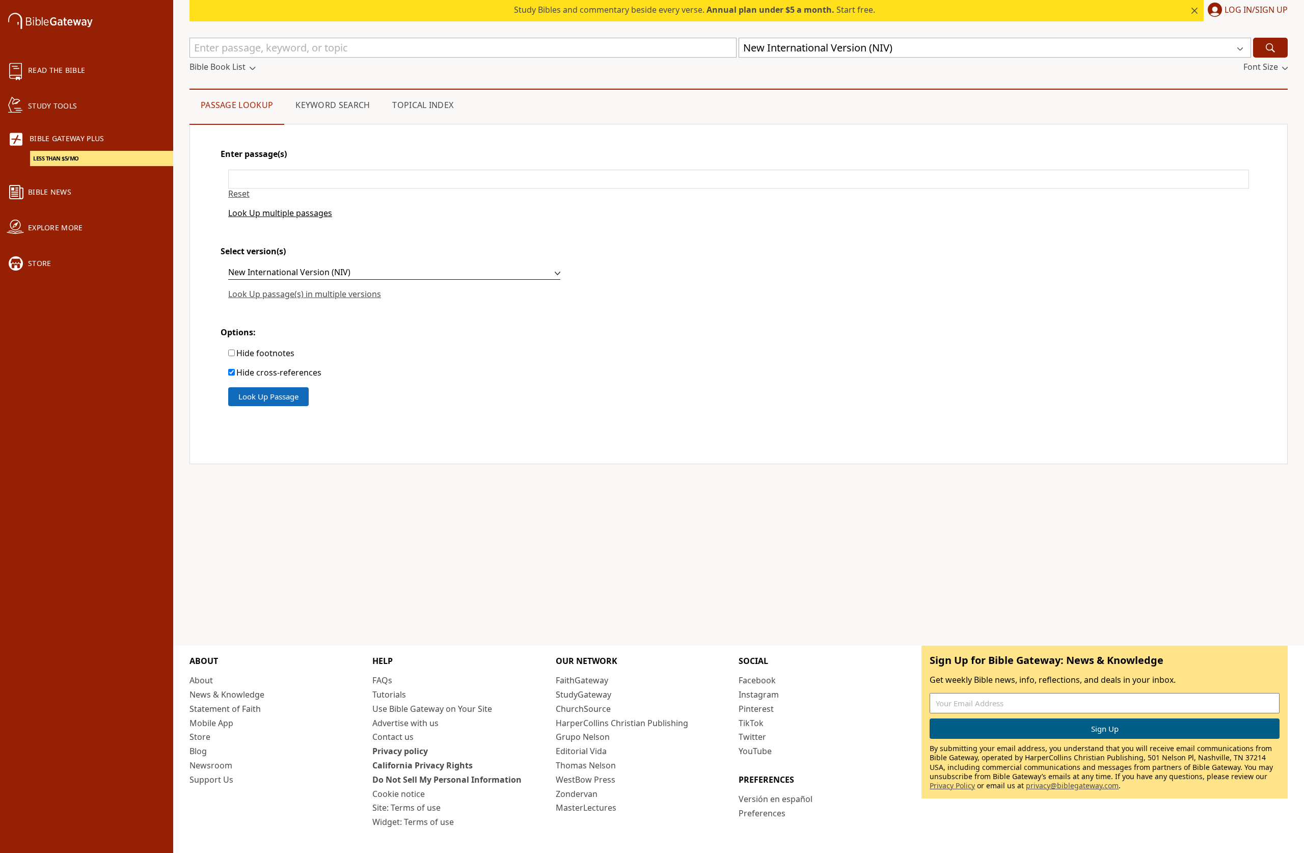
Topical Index (422, 105)
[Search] (1270, 48)
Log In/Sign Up (1256, 10)
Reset (239, 194)
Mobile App (211, 723)
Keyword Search (332, 105)
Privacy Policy (952, 785)
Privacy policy (400, 751)
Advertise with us (405, 723)
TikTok (751, 723)
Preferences (762, 813)
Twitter (752, 736)
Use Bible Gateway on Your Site (432, 708)
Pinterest (756, 708)
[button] (1246, 10)
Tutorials (389, 694)
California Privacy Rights (422, 765)
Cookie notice (398, 793)
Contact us (393, 736)
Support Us (211, 779)
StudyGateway (583, 694)
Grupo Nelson (583, 736)
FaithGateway (582, 680)
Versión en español (775, 799)
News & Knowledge (226, 694)
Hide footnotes (265, 353)
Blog (198, 751)
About (201, 680)
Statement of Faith (225, 708)
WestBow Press (585, 779)
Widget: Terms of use (413, 822)
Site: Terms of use (406, 807)
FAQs (382, 680)
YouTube (755, 751)
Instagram (759, 694)
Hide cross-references (278, 372)
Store (199, 736)
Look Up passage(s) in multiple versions (304, 294)
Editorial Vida (581, 751)
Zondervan (576, 793)
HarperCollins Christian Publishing (622, 723)
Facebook (757, 680)
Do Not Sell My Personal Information (447, 779)
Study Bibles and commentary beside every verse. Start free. (694, 9)
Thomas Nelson (586, 765)
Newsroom (210, 765)
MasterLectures (586, 807)
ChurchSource (583, 708)
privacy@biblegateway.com (1072, 785)
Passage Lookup (237, 105)
